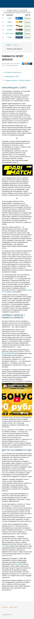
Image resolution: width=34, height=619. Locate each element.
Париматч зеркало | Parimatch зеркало (18, 80)
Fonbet (9, 37)
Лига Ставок (10, 33)
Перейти (27, 18)
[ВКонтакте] (23, 64)
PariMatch (10, 26)
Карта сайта (13, 607)
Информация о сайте (12, 76)
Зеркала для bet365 (8, 353)
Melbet (9, 22)
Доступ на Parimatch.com (13, 72)
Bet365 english (17, 564)
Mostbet (9, 29)
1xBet (9, 18)
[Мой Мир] (28, 64)
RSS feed (4, 607)
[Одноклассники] (26, 64)
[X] (31, 64)
